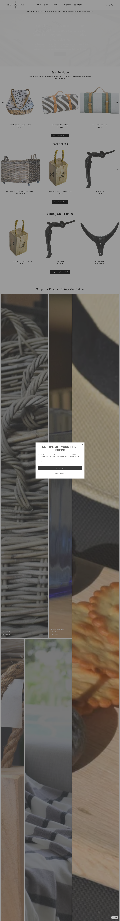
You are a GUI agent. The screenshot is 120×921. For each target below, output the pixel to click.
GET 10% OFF (60, 468)
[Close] (82, 444)
